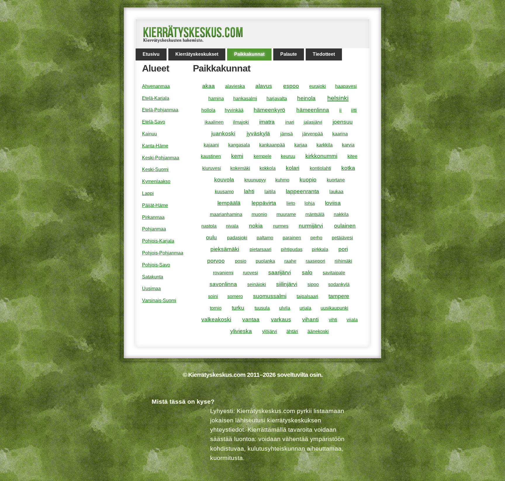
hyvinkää (234, 110)
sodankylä (339, 284)
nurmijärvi (311, 226)
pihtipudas (291, 249)
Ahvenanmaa (156, 86)
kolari (292, 168)
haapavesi (346, 86)
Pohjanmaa (154, 228)
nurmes (280, 226)
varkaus (281, 319)
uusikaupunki (334, 308)
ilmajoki (241, 122)
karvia (348, 144)
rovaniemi (223, 272)
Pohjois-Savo (156, 264)
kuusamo (224, 191)
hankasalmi (245, 98)
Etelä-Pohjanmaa (160, 109)
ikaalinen (214, 122)
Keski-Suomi (155, 169)
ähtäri (292, 331)
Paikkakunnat (249, 54)
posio (240, 261)
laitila (270, 191)
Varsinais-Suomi (159, 300)
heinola (306, 98)
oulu (211, 237)
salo (307, 272)
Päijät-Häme (155, 205)
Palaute (288, 54)
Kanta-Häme (155, 145)
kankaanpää (272, 144)
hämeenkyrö (269, 110)
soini (213, 296)
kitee (352, 156)
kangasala (239, 144)
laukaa (336, 191)
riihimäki (343, 261)
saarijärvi (279, 272)
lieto (290, 203)
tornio (216, 308)
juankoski (223, 133)
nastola (209, 226)
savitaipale (334, 272)
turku (238, 308)
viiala (352, 319)
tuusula (262, 308)
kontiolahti (320, 168)
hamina (216, 98)
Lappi (148, 193)
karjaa (300, 144)
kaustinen (211, 156)
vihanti (310, 319)
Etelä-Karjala (155, 98)
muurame (286, 214)
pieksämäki (224, 249)
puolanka (265, 261)
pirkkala (320, 249)
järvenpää (312, 133)
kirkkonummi (321, 156)
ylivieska (241, 331)
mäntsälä (314, 214)
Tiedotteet (324, 54)
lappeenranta (302, 191)
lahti (249, 191)
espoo (291, 86)
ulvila (284, 308)
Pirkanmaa (153, 217)
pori (343, 249)
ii (340, 110)
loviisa (333, 203)
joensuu (343, 122)
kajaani (211, 144)
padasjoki (237, 237)
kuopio (308, 180)
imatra (267, 122)
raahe (290, 261)
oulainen (345, 226)
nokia (256, 226)
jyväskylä (258, 133)
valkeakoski (216, 319)
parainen (292, 237)
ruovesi (250, 272)
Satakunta (152, 276)
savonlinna (223, 284)
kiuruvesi (211, 168)
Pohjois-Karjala (158, 240)
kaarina (340, 133)
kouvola (224, 180)
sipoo (313, 284)
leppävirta (264, 203)
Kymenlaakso (156, 181)
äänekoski (318, 331)
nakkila (341, 214)
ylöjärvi (269, 331)
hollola (208, 110)
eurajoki (317, 86)
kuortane (336, 179)
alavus (263, 86)
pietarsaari (260, 249)
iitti (354, 110)
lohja (310, 203)
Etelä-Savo (153, 121)
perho (316, 237)
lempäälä (229, 203)
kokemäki (240, 168)
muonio (259, 214)
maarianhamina (226, 214)
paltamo (265, 237)
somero (235, 296)
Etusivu (151, 54)
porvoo (216, 261)
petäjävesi (342, 237)
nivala (232, 226)
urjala (305, 308)
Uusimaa (151, 288)
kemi (237, 156)
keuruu (288, 156)
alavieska (235, 86)
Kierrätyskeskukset (196, 54)
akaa (208, 86)
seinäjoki (256, 284)
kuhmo (282, 179)
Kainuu (149, 133)
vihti (333, 319)
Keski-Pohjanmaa (160, 157)
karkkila (325, 144)
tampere (338, 296)
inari (289, 122)
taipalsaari (307, 296)
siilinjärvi (286, 284)
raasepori (315, 261)
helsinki (338, 98)
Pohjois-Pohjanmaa (162, 252)
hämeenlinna (312, 110)
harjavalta (277, 98)
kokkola (268, 168)
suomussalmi (269, 296)
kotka (348, 168)
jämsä (286, 133)
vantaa (251, 319)
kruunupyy (255, 179)
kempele (262, 156)
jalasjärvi (313, 122)
